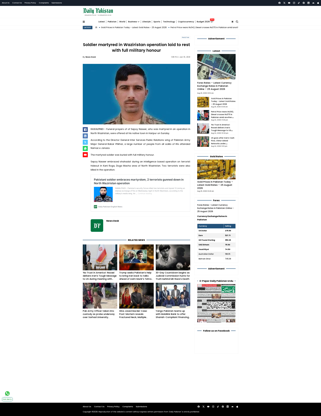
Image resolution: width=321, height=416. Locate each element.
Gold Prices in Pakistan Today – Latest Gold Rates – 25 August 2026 (114, 27)
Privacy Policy (30, 3)
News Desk (91, 57)
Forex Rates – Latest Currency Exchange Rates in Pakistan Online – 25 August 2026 (214, 86)
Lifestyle (146, 21)
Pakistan (112, 21)
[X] (85, 142)
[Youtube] (289, 3)
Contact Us (17, 3)
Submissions (57, 3)
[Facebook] (279, 3)
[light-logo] (98, 12)
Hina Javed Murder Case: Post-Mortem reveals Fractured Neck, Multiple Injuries (133, 315)
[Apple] (318, 3)
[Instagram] (294, 3)
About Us (5, 3)
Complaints (44, 3)
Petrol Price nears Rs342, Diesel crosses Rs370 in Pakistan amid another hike (187, 27)
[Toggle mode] (232, 21)
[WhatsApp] (85, 148)
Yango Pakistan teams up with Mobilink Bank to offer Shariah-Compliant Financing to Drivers (172, 315)
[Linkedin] (308, 3)
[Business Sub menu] (139, 22)
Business (132, 21)
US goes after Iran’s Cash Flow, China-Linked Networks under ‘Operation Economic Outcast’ (222, 143)
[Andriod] (313, 3)
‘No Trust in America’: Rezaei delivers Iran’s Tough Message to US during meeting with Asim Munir (100, 277)
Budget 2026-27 (205, 21)
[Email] (85, 154)
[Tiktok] (299, 3)
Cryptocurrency (186, 21)
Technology (169, 21)
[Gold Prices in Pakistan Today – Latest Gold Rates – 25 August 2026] (216, 169)
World (122, 21)
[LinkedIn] (85, 135)
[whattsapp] (7, 393)
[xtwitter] (284, 3)
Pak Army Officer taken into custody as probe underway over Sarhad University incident (99, 315)
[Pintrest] (304, 3)
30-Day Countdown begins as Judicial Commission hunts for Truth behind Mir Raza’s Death (173, 275)
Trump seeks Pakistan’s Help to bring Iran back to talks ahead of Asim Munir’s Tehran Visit (136, 277)
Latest (101, 21)
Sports (156, 21)
